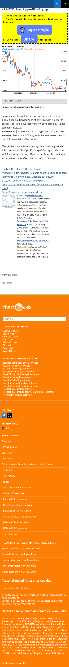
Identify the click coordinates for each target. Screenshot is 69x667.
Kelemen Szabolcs (35, 196)
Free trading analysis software (17, 395)
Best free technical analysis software (20, 363)
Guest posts (7, 459)
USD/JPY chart (9, 334)
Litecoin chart (33, 633)
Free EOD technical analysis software (20, 374)
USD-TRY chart (9, 653)
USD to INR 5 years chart (16, 528)
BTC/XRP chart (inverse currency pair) (23, 180)
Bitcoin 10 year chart (49, 619)
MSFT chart (20, 639)
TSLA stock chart (46, 648)
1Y (11, 101)
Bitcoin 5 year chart (11, 621)
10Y (18, 101)
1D (5, 101)
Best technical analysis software (18, 372)
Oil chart (6, 345)
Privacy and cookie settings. (15, 588)
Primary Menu (65, 4)
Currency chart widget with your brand (21, 560)
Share (29, 39)
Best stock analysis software (16, 366)
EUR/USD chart (10, 331)
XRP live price (24, 653)
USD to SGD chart (26, 651)
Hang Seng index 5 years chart (18, 505)
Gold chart (7, 340)
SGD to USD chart (45, 642)
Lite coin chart (19, 633)
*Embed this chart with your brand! (21, 169)
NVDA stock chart (36, 639)
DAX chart (7, 348)
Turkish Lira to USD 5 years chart (19, 517)
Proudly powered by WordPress (15, 663)
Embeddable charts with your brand (19, 554)
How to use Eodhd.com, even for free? (21, 549)
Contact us (7, 453)
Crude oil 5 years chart (14, 493)
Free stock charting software (16, 380)
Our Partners (8, 470)
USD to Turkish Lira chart (49, 651)
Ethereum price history (13, 624)
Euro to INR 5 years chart (16, 499)
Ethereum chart (57, 621)
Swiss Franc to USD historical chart (42, 645)
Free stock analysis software (16, 377)
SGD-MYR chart (16, 645)
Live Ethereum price (31, 636)
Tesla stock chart (28, 648)
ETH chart (27, 621)
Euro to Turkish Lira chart (34, 630)
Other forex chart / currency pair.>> (22, 192)
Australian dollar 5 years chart (18, 488)
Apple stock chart (29, 619)
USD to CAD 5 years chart (16, 523)
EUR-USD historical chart (37, 624)
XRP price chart (40, 653)
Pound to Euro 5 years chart (17, 511)
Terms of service (9, 534)
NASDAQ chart (10, 351)
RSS (7, 428)
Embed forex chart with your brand (19, 572)
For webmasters (9, 447)
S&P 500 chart (9, 342)
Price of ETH (15, 642)
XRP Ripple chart (57, 653)
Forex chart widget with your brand (19, 566)
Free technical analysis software (18, 389)
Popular (5, 482)
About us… (7, 441)
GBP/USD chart (10, 337)
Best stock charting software (16, 369)
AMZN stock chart (11, 619)
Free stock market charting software (20, 386)
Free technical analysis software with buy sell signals (28, 392)
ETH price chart (41, 621)
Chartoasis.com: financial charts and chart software (27, 464)
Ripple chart (29, 642)
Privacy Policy (8, 476)
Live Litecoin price (51, 636)
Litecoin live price (50, 633)
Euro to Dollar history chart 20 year (32, 627)
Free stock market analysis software (20, 383)
